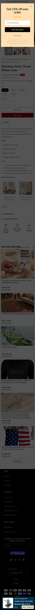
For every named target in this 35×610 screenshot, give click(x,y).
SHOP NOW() (27, 607)
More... (17, 607)
